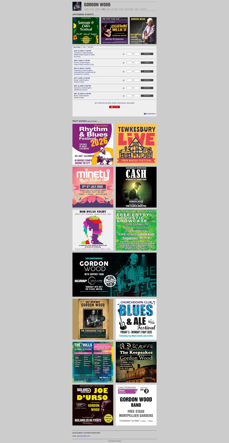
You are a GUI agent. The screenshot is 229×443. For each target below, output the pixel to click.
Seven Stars (79, 82)
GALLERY (114, 9)
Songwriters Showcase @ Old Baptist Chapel (84, 73)
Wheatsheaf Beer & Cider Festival (84, 56)
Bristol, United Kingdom (81, 80)
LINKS (137, 9)
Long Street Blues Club (84, 64)
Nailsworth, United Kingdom (83, 88)
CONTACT (143, 9)
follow (116, 107)
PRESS (108, 9)
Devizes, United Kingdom (82, 62)
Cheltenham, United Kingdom (83, 53)
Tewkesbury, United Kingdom (83, 70)
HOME (86, 9)
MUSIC (92, 9)
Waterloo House (80, 90)
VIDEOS (98, 9)
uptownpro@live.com (83, 436)
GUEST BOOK (129, 9)
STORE (121, 9)
